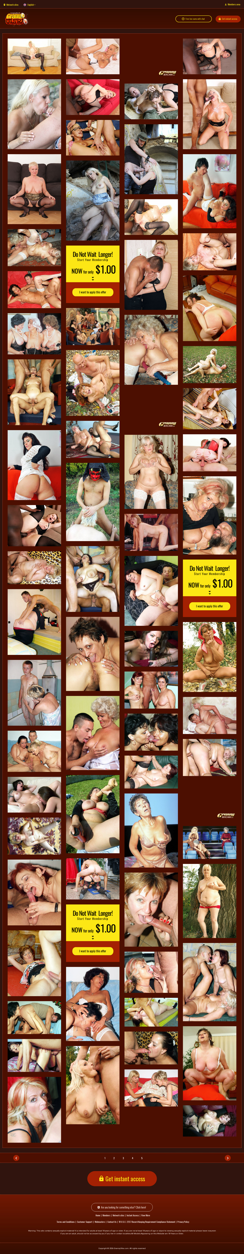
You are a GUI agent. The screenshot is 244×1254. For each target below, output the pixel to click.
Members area (234, 4)
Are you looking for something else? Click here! (123, 1207)
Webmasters (100, 1221)
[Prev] (16, 1158)
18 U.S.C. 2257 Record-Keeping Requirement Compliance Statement (147, 1221)
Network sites (12, 4)
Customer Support (84, 1221)
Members (106, 1215)
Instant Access (133, 1215)
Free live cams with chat (195, 18)
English (31, 4)
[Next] (228, 1158)
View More (145, 1215)
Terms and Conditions (66, 1221)
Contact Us (112, 1221)
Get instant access (229, 18)
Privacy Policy (183, 1221)
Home (98, 1215)
